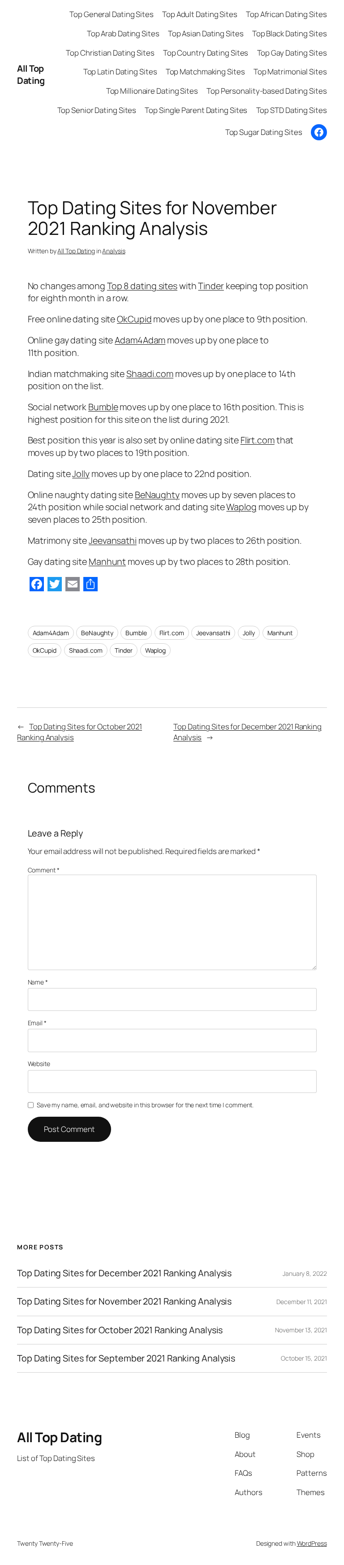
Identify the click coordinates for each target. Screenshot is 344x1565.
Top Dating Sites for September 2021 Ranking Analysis (126, 1358)
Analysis (113, 251)
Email (37, 1023)
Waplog (241, 507)
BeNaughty (157, 495)
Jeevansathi (113, 540)
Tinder (211, 286)
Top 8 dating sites (142, 286)
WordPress (312, 1543)
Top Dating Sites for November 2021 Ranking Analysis (124, 1301)
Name (38, 982)
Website (39, 1063)
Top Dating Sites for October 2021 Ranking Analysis (120, 1330)
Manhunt (107, 561)
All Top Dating (30, 74)
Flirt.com (258, 440)
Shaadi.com (149, 374)
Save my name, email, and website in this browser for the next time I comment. (145, 1105)
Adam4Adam (140, 340)
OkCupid (134, 319)
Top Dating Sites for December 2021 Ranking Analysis (124, 1273)
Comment (44, 870)
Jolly (81, 474)
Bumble (103, 407)
